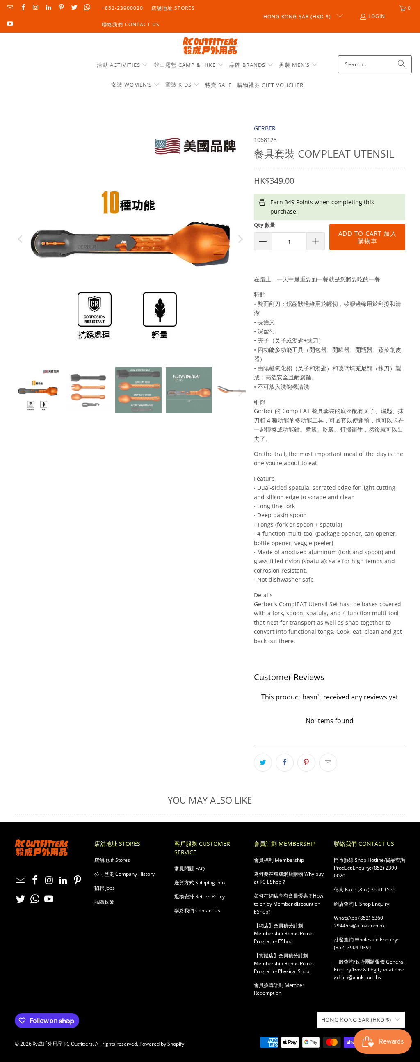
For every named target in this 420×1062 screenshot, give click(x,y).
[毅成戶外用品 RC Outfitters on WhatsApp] (86, 8)
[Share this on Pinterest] (306, 763)
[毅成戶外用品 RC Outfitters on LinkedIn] (48, 8)
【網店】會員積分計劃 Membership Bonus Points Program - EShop (284, 933)
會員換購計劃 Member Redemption (279, 989)
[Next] (239, 239)
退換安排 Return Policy (199, 896)
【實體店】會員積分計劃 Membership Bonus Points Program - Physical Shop (284, 963)
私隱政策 (104, 901)
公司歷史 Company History (124, 873)
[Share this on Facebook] (285, 763)
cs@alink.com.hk (366, 925)
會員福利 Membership (279, 859)
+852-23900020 (122, 8)
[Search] (401, 64)
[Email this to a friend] (328, 763)
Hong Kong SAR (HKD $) (298, 16)
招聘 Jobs (104, 887)
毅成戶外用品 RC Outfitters (63, 1043)
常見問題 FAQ (189, 868)
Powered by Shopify (161, 1043)
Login (376, 16)
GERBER (265, 128)
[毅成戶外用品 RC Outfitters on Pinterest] (60, 8)
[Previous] (20, 239)
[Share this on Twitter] (263, 763)
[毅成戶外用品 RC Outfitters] (210, 46)
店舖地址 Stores (173, 8)
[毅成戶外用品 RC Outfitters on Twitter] (73, 8)
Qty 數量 (264, 224)
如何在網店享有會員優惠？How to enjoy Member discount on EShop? (288, 903)
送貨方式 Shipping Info (199, 882)
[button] (122, 65)
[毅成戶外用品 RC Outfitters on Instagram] (35, 8)
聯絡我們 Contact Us (131, 24)
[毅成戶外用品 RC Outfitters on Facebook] (22, 8)
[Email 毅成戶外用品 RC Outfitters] (9, 8)
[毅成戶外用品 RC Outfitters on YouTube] (9, 24)
